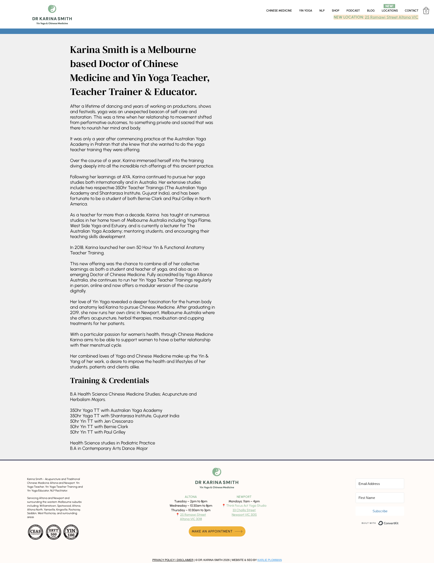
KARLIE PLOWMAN (269, 560)
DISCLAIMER (184, 560)
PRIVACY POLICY (163, 560)
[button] (389, 10)
